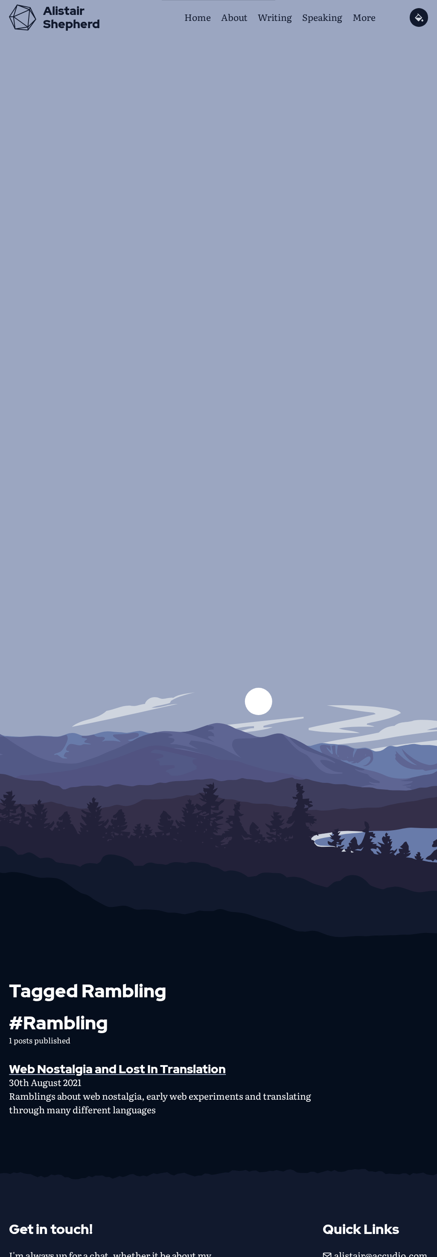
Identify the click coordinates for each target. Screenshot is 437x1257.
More (364, 17)
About (234, 17)
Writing (275, 17)
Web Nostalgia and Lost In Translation (117, 1069)
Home (197, 17)
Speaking (322, 17)
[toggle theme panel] (419, 17)
